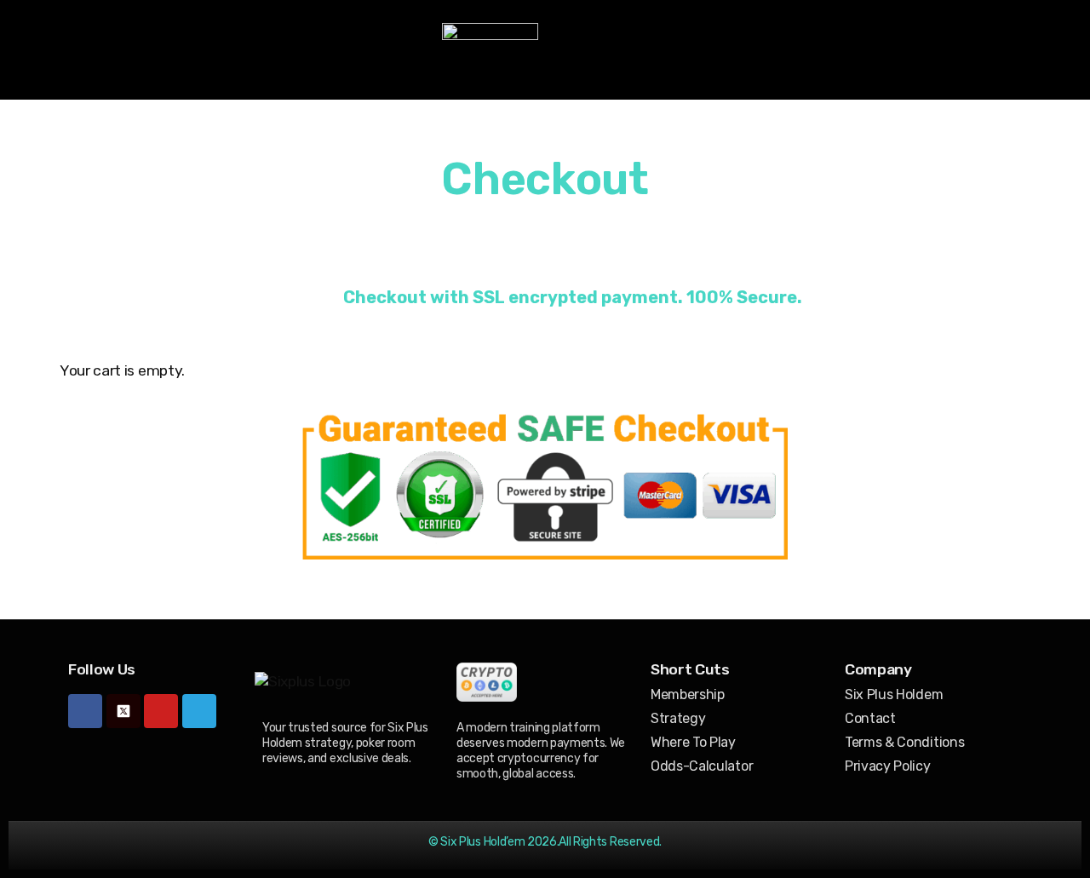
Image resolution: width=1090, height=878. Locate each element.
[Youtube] (161, 711)
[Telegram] (199, 711)
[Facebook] (85, 711)
